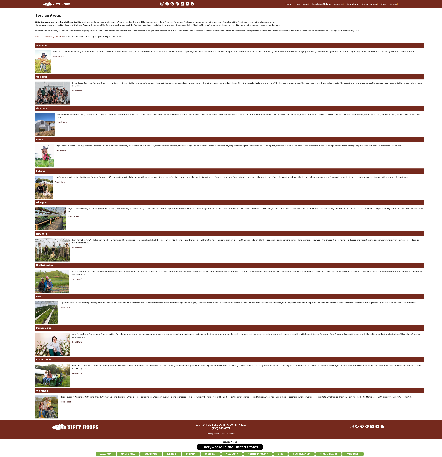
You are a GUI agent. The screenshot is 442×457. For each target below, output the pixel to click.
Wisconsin (42, 390)
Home (288, 4)
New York (41, 233)
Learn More (352, 4)
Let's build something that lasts (49, 36)
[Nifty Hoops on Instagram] (162, 4)
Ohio (38, 296)
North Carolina (44, 265)
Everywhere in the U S (230, 447)
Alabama (41, 45)
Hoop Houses (302, 4)
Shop (383, 4)
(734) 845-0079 (221, 428)
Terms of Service (228, 434)
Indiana (40, 171)
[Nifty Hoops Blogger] (192, 4)
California (41, 76)
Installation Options (321, 4)
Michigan (41, 202)
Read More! (58, 56)
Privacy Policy (213, 434)
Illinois (39, 139)
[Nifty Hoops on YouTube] (187, 4)
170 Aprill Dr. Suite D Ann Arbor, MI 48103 (221, 424)
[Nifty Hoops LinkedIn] (177, 4)
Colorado (41, 108)
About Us (339, 4)
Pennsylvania (43, 328)
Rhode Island (43, 359)
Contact (393, 4)
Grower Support (370, 4)
